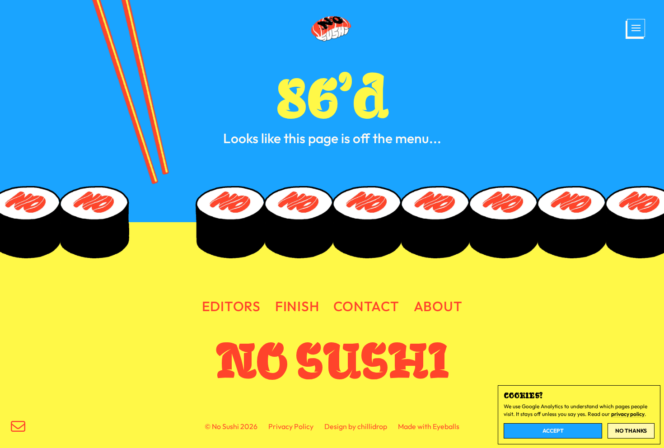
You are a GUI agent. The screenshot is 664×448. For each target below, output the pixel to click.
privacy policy (628, 414)
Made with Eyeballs (428, 426)
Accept (553, 430)
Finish (297, 306)
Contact (366, 306)
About (438, 306)
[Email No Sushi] (18, 426)
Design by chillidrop (355, 426)
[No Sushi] (332, 28)
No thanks (631, 430)
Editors (231, 306)
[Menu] (635, 29)
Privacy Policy (290, 426)
